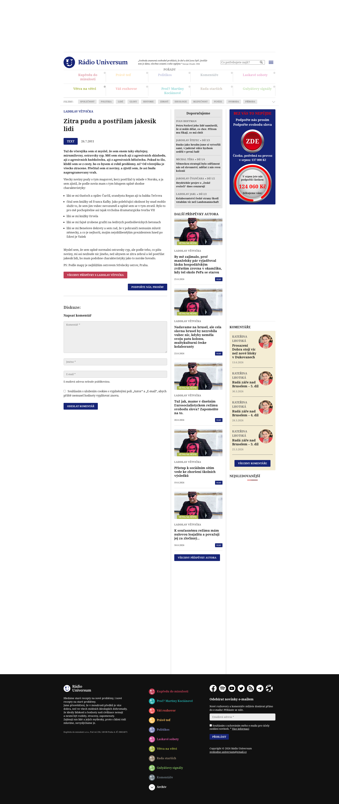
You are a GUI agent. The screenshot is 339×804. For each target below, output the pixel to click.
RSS (250, 688)
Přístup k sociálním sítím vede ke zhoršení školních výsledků (195, 472)
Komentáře (216, 77)
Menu (271, 62)
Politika (106, 101)
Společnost (87, 101)
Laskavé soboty (258, 77)
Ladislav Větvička (78, 111)
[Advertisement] (169, 25)
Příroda (250, 101)
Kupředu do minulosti (89, 77)
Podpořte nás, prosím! (147, 287)
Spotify (222, 688)
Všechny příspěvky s (95, 275)
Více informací (240, 728)
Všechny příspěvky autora (197, 557)
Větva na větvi (89, 91)
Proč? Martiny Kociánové (174, 91)
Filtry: (68, 101)
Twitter (241, 688)
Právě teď (131, 77)
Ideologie (181, 101)
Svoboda (233, 101)
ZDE (252, 141)
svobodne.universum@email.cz (228, 752)
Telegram (259, 688)
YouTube (231, 688)
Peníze (218, 101)
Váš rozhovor (126, 88)
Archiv (161, 787)
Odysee (269, 688)
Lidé (120, 101)
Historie (148, 101)
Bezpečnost (200, 101)
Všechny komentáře (252, 463)
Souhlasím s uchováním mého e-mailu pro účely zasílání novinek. (239, 727)
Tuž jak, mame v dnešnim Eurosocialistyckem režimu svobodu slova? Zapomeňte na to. (196, 407)
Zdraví (164, 101)
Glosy (133, 101)
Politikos (174, 77)
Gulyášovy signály (258, 89)
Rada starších (216, 91)
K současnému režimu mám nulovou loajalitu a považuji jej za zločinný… (196, 534)
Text (218, 279)
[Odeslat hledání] (261, 62)
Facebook (213, 688)
